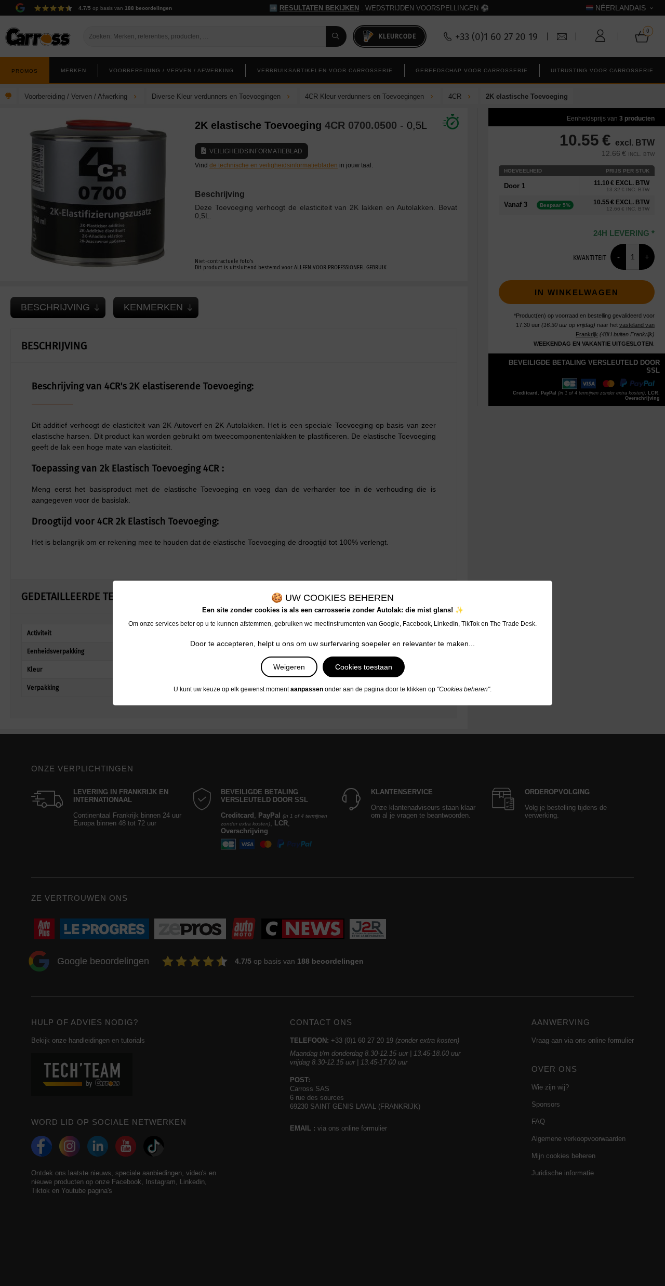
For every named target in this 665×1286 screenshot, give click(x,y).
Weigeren (289, 667)
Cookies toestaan (363, 667)
